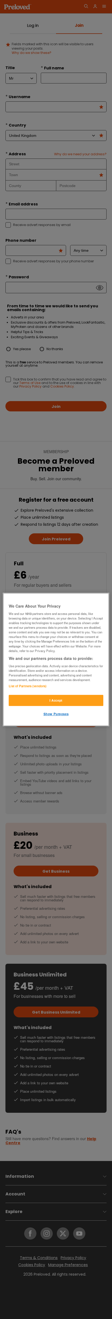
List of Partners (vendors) (27, 686)
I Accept (56, 700)
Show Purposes (56, 714)
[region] (56, 660)
